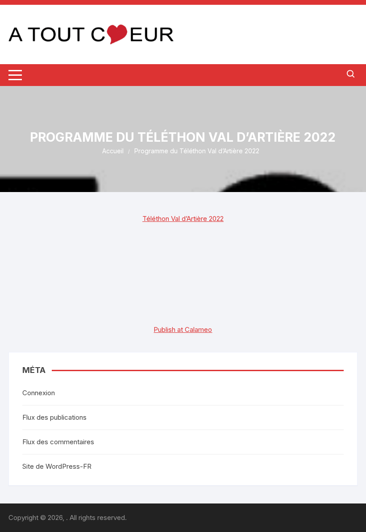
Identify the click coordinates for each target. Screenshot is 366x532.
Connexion (38, 393)
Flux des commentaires (58, 442)
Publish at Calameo (183, 329)
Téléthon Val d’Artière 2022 (183, 218)
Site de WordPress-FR (57, 466)
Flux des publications (54, 417)
